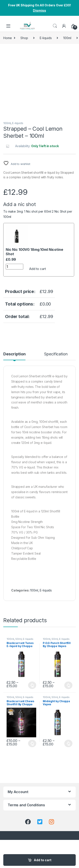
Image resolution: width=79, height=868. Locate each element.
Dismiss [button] (39, 10)
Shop (24, 38)
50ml (18, 638)
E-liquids (46, 38)
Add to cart (37, 269)
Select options (31, 685)
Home (7, 38)
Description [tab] (14, 354)
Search (54, 26)
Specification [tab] (55, 354)
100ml (67, 38)
